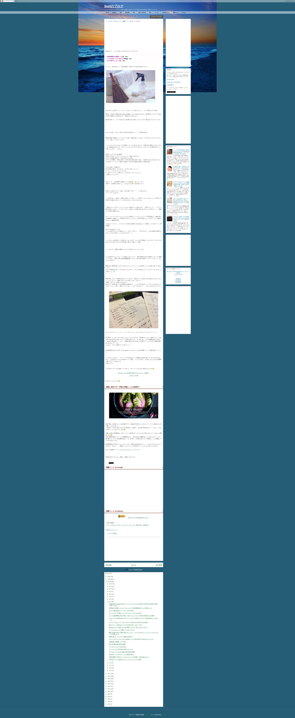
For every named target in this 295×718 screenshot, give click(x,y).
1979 (109, 704)
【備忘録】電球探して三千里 (117, 641)
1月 (110, 670)
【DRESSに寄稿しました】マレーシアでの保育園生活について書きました (130, 608)
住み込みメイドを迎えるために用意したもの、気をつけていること (128, 627)
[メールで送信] (107, 522)
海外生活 (145, 525)
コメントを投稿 (111, 533)
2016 (109, 676)
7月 (110, 596)
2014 (109, 681)
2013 (109, 684)
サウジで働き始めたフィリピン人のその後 (121, 610)
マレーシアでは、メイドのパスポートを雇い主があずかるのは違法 (128, 622)
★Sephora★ (178, 282)
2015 (109, 678)
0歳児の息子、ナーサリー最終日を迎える (121, 636)
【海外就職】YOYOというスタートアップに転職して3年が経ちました (129, 657)
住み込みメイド (166, 12)
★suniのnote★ (170, 79)
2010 (109, 691)
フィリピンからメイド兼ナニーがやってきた (122, 630)
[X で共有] (110, 522)
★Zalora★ (178, 278)
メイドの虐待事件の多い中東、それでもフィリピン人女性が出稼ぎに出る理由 (131, 615)
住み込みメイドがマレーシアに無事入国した (122, 654)
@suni (107, 51)
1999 (109, 701)
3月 (110, 665)
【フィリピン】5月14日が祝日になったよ (121, 649)
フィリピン (124, 525)
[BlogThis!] (109, 522)
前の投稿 (159, 565)
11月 (110, 586)
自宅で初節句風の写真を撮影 (117, 644)
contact (184, 12)
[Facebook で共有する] (112, 522)
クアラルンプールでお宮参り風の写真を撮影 (122, 652)
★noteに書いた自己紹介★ (173, 82)
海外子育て (139, 525)
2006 (109, 694)
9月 (110, 591)
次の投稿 (108, 565)
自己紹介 (114, 12)
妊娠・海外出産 (142, 12)
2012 (109, 686)
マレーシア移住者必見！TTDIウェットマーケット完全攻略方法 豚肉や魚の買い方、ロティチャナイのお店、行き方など (182, 152)
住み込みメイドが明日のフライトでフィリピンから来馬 (125, 659)
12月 (110, 584)
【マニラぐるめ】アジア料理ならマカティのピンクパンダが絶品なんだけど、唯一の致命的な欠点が (181, 218)
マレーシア (132, 525)
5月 (110, 601)
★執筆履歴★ (170, 85)
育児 (150, 12)
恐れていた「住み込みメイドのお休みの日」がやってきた (126, 625)
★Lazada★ (178, 281)
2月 (110, 668)
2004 (109, 699)
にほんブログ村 (133, 375)
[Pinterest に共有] (113, 522)
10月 (110, 589)
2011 (108, 689)
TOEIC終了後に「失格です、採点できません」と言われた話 (181, 167)
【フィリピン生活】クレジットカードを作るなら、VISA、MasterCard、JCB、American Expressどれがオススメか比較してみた (181, 201)
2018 (109, 581)
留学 (121, 12)
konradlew (148, 714)
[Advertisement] (133, 37)
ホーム (133, 565)
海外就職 (127, 12)
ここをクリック (128, 449)
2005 (109, 696)
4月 (110, 663)
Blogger (163, 714)
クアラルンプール (115, 525)
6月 (110, 599)
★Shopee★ (178, 279)
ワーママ (157, 12)
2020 (109, 576)
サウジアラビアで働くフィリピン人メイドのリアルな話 (125, 613)
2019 (109, 579)
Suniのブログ (113, 6)
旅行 (134, 12)
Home (107, 12)
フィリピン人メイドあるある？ (118, 647)
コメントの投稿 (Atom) (135, 569)
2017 (109, 673)
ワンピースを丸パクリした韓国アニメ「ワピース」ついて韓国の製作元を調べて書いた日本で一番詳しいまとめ (181, 183)
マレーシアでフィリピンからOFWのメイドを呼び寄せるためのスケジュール (131, 639)
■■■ (126, 56)
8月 (110, 594)
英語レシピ (175, 12)
